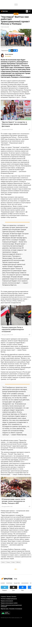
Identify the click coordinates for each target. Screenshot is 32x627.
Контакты (13, 596)
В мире (13, 562)
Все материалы (8, 56)
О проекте (3, 596)
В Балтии (18, 562)
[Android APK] (5, 613)
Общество (17, 583)
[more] (29, 129)
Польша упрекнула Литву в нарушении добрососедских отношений (13, 329)
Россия (3, 562)
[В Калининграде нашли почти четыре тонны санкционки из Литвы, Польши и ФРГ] (16, 487)
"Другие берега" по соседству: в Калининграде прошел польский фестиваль (14, 124)
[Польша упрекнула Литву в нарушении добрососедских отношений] (16, 315)
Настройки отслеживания (15, 608)
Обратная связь (5, 608)
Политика (9, 583)
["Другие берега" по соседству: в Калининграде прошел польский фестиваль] (16, 110)
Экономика (24, 583)
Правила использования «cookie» (9, 603)
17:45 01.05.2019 (5, 27)
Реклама (9, 596)
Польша (8, 562)
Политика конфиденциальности (9, 598)
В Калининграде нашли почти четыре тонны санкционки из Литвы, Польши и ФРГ (13, 501)
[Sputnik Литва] (5, 12)
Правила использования (7, 601)
